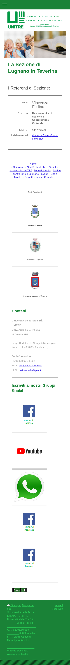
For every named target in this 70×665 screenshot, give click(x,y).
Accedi (59, 605)
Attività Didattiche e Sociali (41, 167)
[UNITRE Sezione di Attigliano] (29, 523)
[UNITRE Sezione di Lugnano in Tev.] (29, 558)
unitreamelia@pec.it (30, 370)
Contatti (48, 177)
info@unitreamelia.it (30, 365)
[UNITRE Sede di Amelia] (29, 415)
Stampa (15, 605)
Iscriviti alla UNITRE (21, 170)
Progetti (28, 177)
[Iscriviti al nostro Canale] (29, 451)
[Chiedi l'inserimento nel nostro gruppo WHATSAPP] (29, 487)
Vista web (57, 608)
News (39, 177)
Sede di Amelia (42, 170)
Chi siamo (18, 167)
